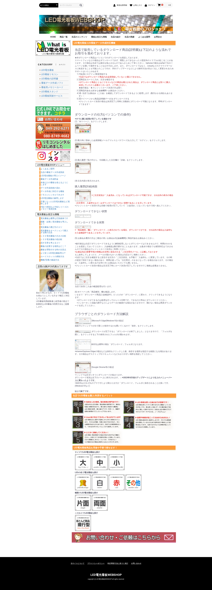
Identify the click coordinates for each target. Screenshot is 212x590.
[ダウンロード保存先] (83, 344)
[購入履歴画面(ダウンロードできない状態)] (83, 216)
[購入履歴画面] (83, 195)
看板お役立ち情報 (99, 37)
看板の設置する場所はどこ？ (53, 246)
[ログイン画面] (83, 147)
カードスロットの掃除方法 (52, 256)
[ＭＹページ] (83, 167)
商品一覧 (64, 37)
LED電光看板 (47, 70)
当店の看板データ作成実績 (52, 172)
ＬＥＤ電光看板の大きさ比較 (53, 236)
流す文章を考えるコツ (50, 243)
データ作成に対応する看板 (52, 191)
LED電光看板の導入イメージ (53, 175)
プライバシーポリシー (96, 563)
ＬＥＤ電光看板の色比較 (51, 239)
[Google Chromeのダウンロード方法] (83, 367)
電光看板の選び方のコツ (51, 227)
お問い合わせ (136, 563)
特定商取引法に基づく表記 (117, 563)
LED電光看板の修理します (52, 198)
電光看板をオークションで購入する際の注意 (54, 231)
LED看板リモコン (49, 74)
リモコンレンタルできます (52, 195)
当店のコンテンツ (79, 37)
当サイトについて (77, 563)
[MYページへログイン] (83, 128)
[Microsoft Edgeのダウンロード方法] (83, 321)
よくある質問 (144, 37)
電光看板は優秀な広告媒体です (54, 218)
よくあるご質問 (47, 169)
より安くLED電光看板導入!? (53, 253)
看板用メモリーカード (52, 87)
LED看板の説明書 (49, 78)
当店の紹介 (116, 37)
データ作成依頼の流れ (50, 188)
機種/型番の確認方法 (50, 260)
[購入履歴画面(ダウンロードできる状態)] (83, 226)
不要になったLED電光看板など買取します (55, 202)
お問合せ (158, 37)
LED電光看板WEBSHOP (106, 575)
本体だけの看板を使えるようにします (54, 183)
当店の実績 (129, 37)
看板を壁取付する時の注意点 (53, 249)
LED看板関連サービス (52, 96)
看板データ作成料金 (49, 179)
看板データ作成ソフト (52, 83)
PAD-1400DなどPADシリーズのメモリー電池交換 (54, 208)
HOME (53, 37)
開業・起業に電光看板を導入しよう (54, 223)
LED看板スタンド (49, 91)
